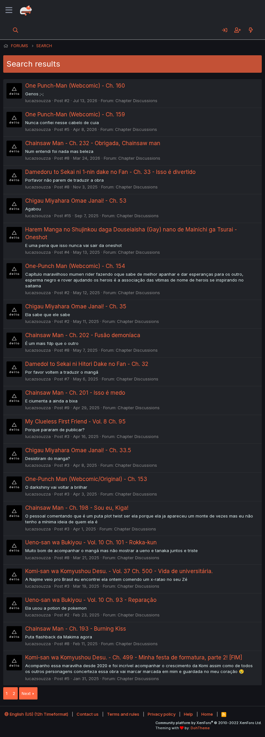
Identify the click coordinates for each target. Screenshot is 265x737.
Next (26, 693)
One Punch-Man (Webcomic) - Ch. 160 (75, 85)
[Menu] (8, 10)
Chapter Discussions (136, 100)
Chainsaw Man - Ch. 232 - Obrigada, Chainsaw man (92, 143)
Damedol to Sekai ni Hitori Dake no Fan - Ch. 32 (86, 364)
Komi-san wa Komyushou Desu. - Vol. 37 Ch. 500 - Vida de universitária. (119, 571)
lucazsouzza (38, 100)
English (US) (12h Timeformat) (38, 714)
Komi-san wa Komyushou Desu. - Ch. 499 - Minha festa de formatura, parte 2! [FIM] (133, 657)
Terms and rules (123, 714)
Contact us (88, 714)
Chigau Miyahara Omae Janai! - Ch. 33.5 (78, 450)
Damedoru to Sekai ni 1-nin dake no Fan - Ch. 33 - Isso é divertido (110, 172)
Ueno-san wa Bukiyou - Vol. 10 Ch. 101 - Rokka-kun (91, 542)
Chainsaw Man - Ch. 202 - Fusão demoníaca (82, 335)
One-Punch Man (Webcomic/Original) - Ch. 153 (86, 479)
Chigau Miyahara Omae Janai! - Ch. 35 (75, 306)
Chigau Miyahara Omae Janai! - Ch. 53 (75, 201)
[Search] (15, 30)
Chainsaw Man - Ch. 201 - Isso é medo (75, 393)
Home (207, 714)
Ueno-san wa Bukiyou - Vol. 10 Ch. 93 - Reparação (90, 600)
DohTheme (200, 728)
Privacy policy (161, 714)
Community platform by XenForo (208, 723)
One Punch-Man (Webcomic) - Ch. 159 (75, 114)
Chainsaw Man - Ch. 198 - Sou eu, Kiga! (76, 508)
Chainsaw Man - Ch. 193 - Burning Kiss (75, 628)
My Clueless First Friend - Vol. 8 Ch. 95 (75, 421)
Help (188, 714)
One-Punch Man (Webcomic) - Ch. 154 (75, 266)
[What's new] (250, 30)
